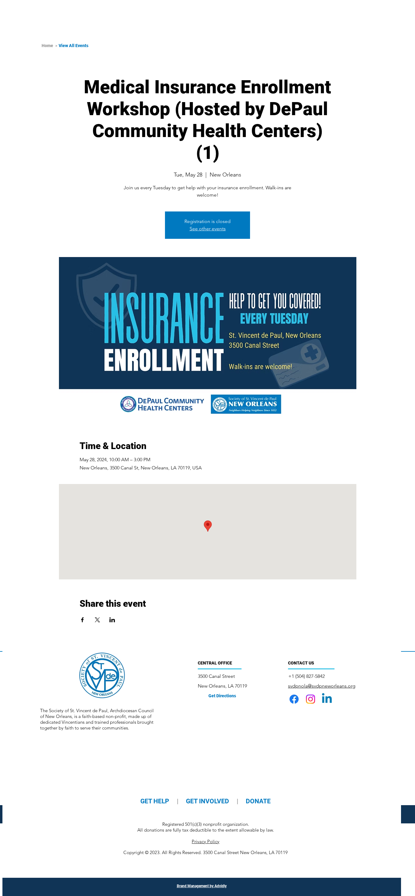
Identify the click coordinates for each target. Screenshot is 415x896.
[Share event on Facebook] (82, 619)
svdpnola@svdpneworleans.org (321, 686)
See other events (208, 229)
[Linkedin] (327, 699)
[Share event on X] (97, 619)
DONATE (258, 801)
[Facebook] (294, 699)
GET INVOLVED (207, 801)
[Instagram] (310, 699)
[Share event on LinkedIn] (112, 619)
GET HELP (155, 801)
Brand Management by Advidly (202, 886)
